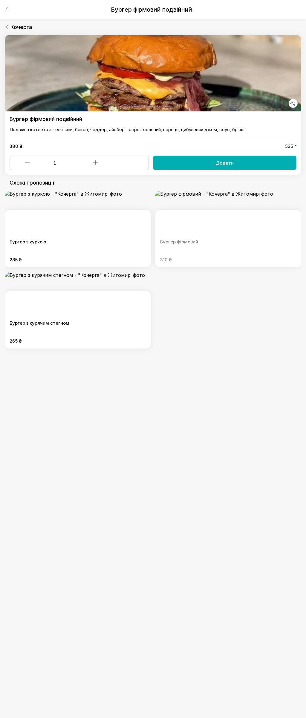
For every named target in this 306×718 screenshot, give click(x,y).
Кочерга (21, 27)
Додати (225, 163)
